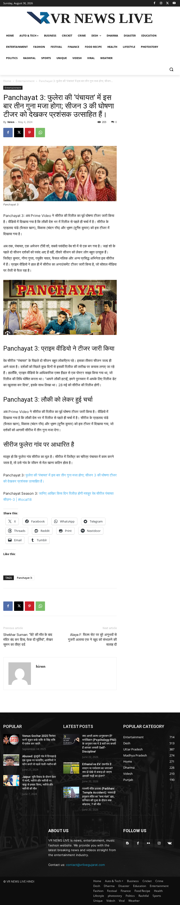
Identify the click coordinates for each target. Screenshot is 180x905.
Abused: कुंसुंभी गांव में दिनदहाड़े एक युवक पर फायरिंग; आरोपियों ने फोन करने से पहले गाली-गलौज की (39, 760)
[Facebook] (154, 3)
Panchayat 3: (24, 577)
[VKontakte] (169, 843)
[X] (167, 3)
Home (7, 81)
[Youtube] (174, 3)
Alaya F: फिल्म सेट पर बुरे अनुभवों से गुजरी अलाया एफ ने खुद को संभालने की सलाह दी (92, 640)
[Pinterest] (29, 132)
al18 (28, 499)
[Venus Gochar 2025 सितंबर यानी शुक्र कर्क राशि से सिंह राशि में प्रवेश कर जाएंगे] (11, 739)
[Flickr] (148, 843)
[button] (171, 69)
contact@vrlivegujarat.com (85, 865)
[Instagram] (161, 3)
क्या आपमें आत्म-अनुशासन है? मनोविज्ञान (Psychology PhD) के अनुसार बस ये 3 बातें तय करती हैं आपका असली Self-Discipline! (99, 743)
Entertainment (25, 81)
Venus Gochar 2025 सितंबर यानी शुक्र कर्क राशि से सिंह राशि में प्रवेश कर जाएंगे (39, 740)
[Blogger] (127, 843)
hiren (11, 122)
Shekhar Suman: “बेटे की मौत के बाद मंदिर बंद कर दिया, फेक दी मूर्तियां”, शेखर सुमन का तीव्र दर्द (28, 640)
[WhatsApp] (40, 132)
